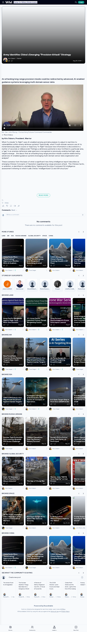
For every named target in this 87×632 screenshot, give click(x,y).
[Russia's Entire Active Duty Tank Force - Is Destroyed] (60, 431)
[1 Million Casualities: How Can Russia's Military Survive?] (36, 431)
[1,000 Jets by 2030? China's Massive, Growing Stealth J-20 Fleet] (60, 253)
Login (81, 2)
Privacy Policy (65, 611)
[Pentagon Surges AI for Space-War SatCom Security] (36, 510)
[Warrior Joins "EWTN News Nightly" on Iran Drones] (60, 471)
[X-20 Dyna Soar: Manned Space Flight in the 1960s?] (60, 510)
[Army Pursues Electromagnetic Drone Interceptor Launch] (60, 312)
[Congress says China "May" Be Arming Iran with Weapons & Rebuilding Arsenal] (36, 253)
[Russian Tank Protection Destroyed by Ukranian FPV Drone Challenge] (13, 431)
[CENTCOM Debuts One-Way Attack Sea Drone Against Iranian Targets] (36, 352)
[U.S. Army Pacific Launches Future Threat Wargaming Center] (36, 312)
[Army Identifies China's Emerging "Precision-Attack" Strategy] (43, 34)
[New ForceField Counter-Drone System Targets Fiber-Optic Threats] (13, 352)
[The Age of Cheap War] (36, 471)
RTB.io (63, 609)
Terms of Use (54, 611)
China (6, 203)
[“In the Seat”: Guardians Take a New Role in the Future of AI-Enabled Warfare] (13, 510)
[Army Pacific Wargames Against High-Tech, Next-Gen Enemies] (13, 312)
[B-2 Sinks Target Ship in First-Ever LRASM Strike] (60, 391)
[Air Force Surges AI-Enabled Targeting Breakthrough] (60, 352)
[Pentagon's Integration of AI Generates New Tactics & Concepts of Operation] (36, 391)
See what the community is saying (17, 573)
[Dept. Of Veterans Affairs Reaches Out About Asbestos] (13, 471)
